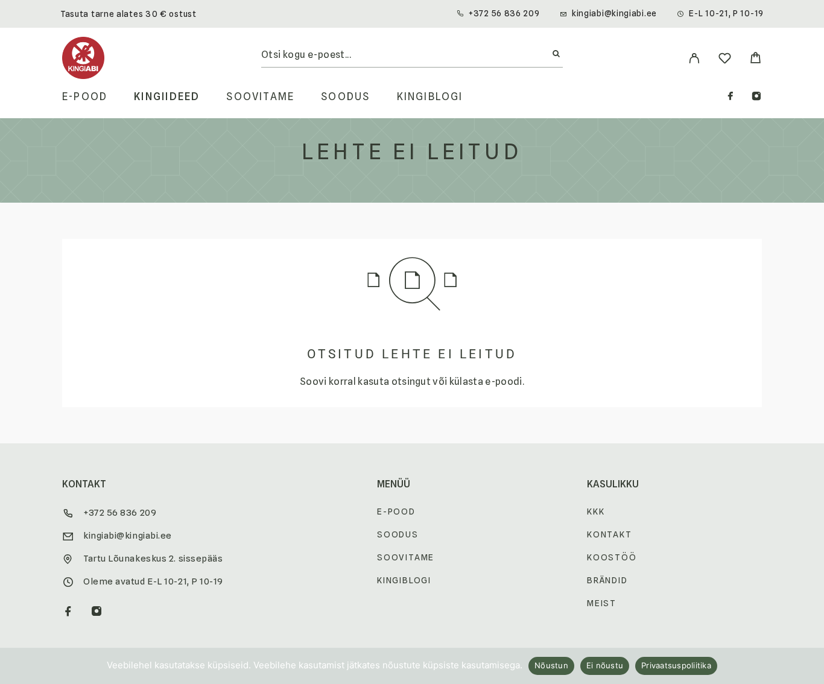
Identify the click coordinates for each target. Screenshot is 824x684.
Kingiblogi (430, 97)
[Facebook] (730, 97)
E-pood (84, 97)
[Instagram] (756, 97)
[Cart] (755, 59)
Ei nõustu (604, 665)
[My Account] (694, 58)
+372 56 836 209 (504, 13)
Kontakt (609, 534)
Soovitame (260, 97)
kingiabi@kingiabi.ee (614, 13)
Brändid (607, 580)
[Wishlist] (724, 60)
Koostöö (612, 557)
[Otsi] (556, 54)
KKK (595, 511)
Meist (601, 603)
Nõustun (551, 665)
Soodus (345, 97)
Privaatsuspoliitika (676, 665)
